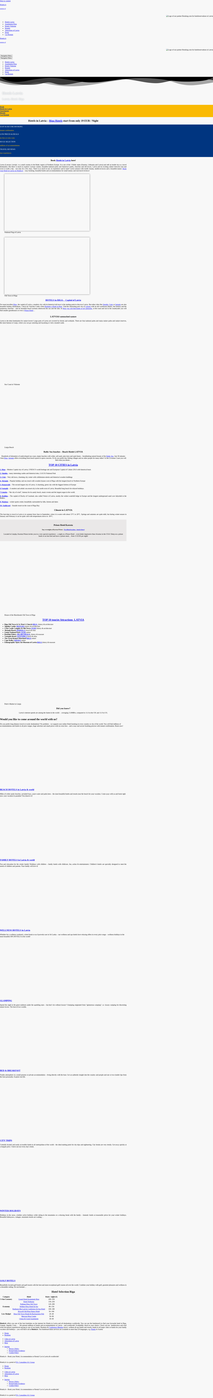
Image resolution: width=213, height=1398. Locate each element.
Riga (15, 304)
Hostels (7, 28)
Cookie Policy (14, 1353)
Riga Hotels (55, 120)
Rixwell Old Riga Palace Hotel (29, 1311)
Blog (6, 1343)
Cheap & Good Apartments (28, 1319)
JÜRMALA (20, 630)
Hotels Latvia (9, 22)
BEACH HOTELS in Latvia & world (17, 789)
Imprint (7, 1347)
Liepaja (88, 306)
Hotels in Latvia (63, 160)
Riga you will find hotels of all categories (77, 308)
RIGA (35, 624)
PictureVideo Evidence (17, 1351)
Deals (7, 32)
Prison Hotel (28, 310)
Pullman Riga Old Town (28, 1304)
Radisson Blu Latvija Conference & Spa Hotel (29, 1309)
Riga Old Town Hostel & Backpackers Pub (29, 1314)
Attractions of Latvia (12, 30)
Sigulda (105, 304)
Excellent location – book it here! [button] (74, 529)
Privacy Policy (14, 1349)
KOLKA (17, 640)
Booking (7, 1335)
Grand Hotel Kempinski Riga (29, 1299)
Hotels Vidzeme (10, 26)
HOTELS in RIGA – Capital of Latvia (63, 300)
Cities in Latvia (9, 1339)
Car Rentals (9, 35)
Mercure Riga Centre (28, 1316)
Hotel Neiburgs (28, 1302)
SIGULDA (20, 626)
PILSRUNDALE (23, 634)
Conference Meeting (56, 1327)
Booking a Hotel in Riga (53, 306)
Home (6, 1333)
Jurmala (118, 304)
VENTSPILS (22, 636)
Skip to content (5, 1)
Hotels (93, 1329)
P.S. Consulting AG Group (25, 1362)
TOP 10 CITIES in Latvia (63, 464)
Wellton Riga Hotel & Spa (29, 1306)
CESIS (33, 628)
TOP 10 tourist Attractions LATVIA (63, 619)
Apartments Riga (11, 24)
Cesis (111, 304)
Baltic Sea (109, 456)
